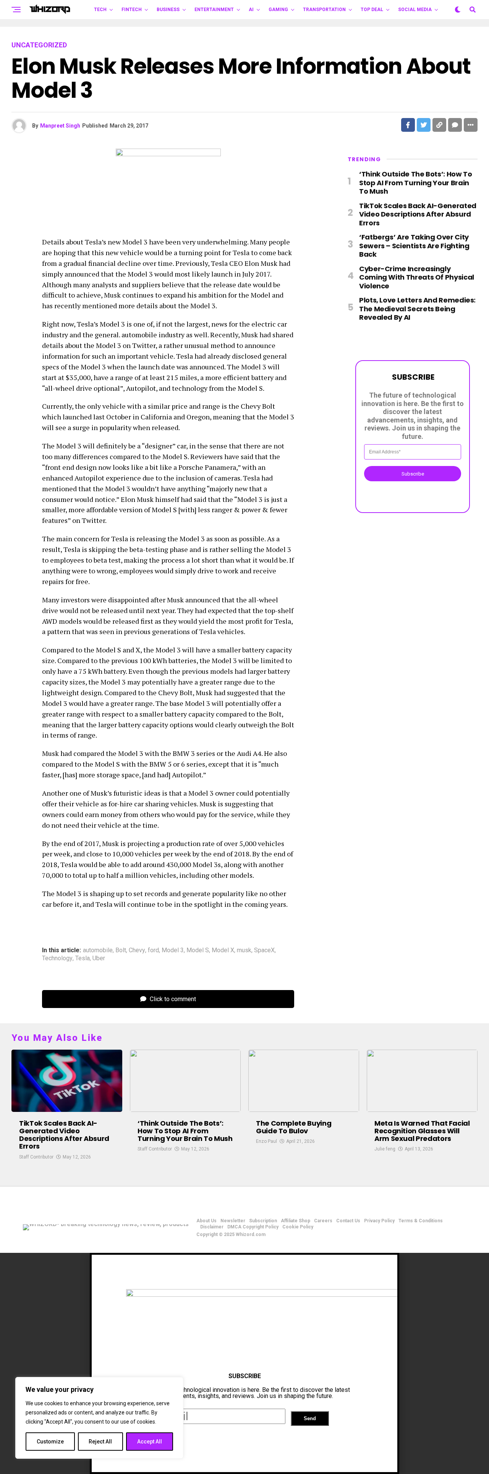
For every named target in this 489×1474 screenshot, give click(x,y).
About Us (206, 1220)
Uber (98, 958)
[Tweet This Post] (424, 125)
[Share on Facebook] (408, 125)
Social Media (415, 9)
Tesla (82, 958)
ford (153, 950)
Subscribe (413, 473)
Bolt (120, 950)
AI (251, 9)
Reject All (100, 1441)
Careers (323, 1220)
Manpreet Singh (60, 126)
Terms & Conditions (420, 1220)
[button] (244, 1467)
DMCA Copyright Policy (253, 1227)
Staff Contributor (36, 1157)
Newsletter (232, 1220)
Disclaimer (211, 1227)
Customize (50, 1441)
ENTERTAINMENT (214, 9)
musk (244, 950)
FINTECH (131, 9)
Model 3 (173, 950)
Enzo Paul (266, 1141)
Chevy (137, 950)
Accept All (149, 1441)
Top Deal (372, 9)
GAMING (278, 9)
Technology (57, 958)
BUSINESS (168, 9)
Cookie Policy (297, 1227)
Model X (223, 950)
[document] (244, 1363)
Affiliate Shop (295, 1220)
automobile (98, 950)
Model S (197, 950)
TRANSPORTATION (324, 9)
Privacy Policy (379, 1220)
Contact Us (348, 1220)
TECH (100, 9)
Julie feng (384, 1149)
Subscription (263, 1220)
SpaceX (264, 950)
